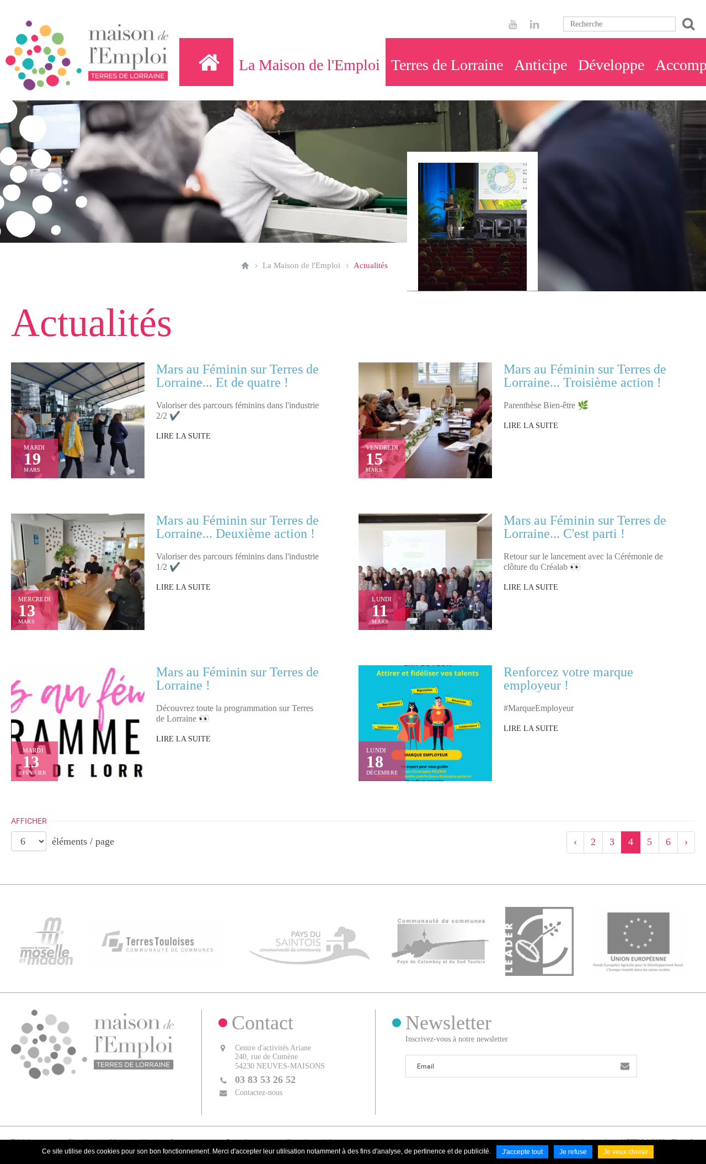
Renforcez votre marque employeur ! (568, 678)
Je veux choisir (625, 1152)
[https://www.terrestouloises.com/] (158, 940)
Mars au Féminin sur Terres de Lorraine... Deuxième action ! (237, 527)
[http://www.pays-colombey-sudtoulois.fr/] (440, 940)
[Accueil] (87, 55)
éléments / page (83, 841)
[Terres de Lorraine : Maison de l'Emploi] (209, 62)
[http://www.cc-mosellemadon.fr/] (46, 940)
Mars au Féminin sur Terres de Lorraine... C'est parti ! (585, 527)
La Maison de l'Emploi (301, 265)
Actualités (371, 265)
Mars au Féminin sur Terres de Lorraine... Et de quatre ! (237, 375)
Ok (686, 24)
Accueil (245, 265)
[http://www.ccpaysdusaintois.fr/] (310, 940)
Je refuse (573, 1152)
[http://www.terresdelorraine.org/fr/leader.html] (539, 940)
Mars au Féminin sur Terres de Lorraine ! (237, 678)
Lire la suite (183, 436)
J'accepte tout (522, 1152)
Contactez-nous (258, 1092)
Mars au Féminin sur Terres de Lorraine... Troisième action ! (585, 375)
